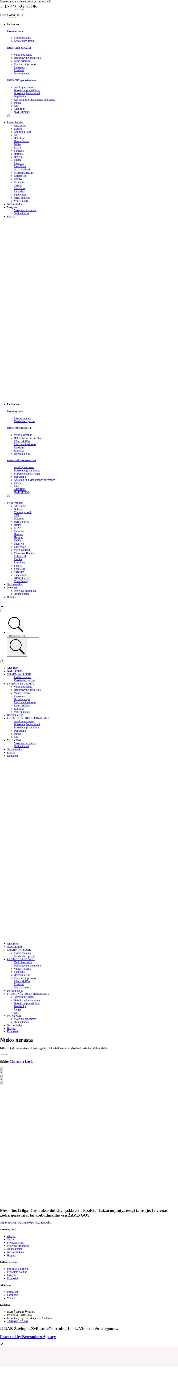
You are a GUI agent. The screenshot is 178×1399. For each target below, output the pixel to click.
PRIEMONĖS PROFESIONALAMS (28, 718)
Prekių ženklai (15, 122)
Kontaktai (12, 755)
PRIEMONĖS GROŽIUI (19, 48)
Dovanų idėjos (22, 699)
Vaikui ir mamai (22, 692)
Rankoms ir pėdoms (25, 702)
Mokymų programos (25, 210)
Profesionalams (22, 677)
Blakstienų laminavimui (27, 724)
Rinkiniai (19, 708)
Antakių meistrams (24, 721)
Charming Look (15, 31)
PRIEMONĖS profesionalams (21, 80)
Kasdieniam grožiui (24, 680)
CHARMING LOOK (19, 674)
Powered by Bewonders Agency (28, 1336)
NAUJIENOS (15, 671)
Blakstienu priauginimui (27, 727)
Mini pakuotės (22, 711)
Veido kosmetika (23, 686)
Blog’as (11, 216)
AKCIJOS (13, 667)
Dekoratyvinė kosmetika (27, 689)
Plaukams (19, 696)
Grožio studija (14, 203)
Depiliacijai (20, 730)
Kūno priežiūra (22, 705)
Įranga (17, 733)
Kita (16, 736)
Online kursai (21, 213)
